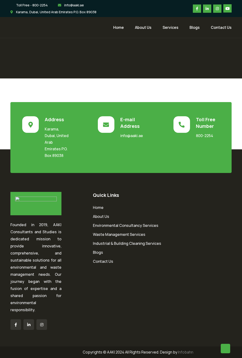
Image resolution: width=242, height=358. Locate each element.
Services (170, 27)
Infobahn (185, 352)
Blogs (195, 27)
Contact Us (221, 27)
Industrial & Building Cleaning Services (127, 243)
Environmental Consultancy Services (125, 225)
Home (118, 27)
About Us (143, 27)
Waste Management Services (119, 234)
